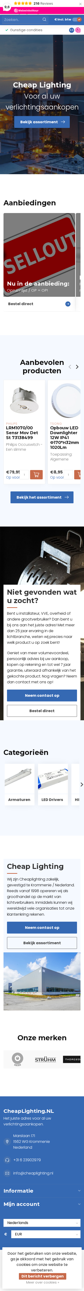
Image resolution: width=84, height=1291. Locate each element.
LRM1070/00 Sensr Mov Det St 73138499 (22, 432)
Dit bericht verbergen (42, 1276)
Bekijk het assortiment (39, 497)
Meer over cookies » (42, 1282)
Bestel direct (42, 711)
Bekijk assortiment (42, 943)
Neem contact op (42, 695)
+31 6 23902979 (27, 1160)
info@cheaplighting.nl (33, 1173)
